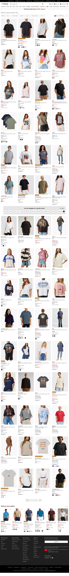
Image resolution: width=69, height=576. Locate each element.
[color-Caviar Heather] (27, 531)
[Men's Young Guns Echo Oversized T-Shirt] (60, 415)
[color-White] (20, 47)
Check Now (56, 551)
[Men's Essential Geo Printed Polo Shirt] (51, 514)
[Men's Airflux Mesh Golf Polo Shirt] (40, 514)
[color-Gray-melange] (23, 107)
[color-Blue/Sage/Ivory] (3, 141)
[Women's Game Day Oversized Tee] (26, 59)
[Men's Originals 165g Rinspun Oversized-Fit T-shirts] (43, 317)
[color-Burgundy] (20, 107)
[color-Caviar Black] (42, 531)
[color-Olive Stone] (56, 45)
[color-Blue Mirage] (37, 142)
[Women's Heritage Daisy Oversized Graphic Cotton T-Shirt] (60, 184)
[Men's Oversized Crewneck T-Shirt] (26, 317)
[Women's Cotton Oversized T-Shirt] (60, 154)
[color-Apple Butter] (53, 77)
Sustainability (35, 555)
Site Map (35, 553)
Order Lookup (3, 543)
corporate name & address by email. (50, 570)
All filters (62, 208)
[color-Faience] (49, 529)
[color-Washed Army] (36, 142)
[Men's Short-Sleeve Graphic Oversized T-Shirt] (43, 225)
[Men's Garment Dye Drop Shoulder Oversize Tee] (26, 225)
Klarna (2, 541)
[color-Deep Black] (36, 109)
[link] (9, 42)
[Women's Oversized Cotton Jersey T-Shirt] (9, 317)
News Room (35, 551)
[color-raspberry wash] (22, 47)
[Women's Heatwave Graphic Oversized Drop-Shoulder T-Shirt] (9, 89)
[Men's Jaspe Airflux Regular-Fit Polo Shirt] (17, 514)
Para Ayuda (2, 545)
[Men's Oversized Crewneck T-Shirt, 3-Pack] (9, 121)
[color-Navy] (20, 139)
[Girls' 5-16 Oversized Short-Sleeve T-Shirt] (9, 478)
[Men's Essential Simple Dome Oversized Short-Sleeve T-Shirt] (9, 28)
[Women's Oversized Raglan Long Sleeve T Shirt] (26, 350)
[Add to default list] (10, 509)
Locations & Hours (25, 541)
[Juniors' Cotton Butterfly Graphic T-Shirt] (43, 154)
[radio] (19, 47)
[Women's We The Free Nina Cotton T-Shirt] (60, 28)
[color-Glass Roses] (39, 45)
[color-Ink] (56, 495)
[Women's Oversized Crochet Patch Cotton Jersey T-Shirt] (60, 381)
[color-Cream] (3, 400)
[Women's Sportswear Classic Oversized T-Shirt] (26, 154)
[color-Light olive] (59, 108)
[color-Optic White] (3, 369)
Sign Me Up (56, 541)
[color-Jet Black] (1, 369)
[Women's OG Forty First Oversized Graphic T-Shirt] (60, 225)
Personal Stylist (25, 550)
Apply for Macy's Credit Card (16, 539)
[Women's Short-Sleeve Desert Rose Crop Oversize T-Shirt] (9, 415)
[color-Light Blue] (31, 531)
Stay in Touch (25, 552)
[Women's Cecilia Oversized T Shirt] (60, 257)
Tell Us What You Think (26, 559)
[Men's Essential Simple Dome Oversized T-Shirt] (43, 184)
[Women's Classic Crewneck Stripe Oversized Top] (26, 257)
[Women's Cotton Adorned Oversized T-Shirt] (43, 381)
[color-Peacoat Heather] (24, 531)
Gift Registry (24, 561)
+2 (60, 108)
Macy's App (24, 543)
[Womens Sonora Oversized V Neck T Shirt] (26, 287)
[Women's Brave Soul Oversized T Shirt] (9, 225)
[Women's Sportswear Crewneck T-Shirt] (60, 446)
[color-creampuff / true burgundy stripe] (25, 47)
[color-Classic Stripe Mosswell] (3, 201)
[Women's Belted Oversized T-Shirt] (43, 478)
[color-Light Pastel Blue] (3, 497)
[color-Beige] (37, 338)
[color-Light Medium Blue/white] (56, 466)
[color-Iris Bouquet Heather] (29, 531)
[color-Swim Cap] (1, 531)
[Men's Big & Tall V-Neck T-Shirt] (60, 478)
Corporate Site (36, 543)
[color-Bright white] (26, 531)
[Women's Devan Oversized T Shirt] (9, 59)
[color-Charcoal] (56, 108)
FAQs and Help (3, 539)
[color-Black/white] (53, 466)
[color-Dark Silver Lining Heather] (13, 529)
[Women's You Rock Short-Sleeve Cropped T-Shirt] (43, 121)
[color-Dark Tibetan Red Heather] (14, 529)
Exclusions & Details (51, 551)
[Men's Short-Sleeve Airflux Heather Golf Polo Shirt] (29, 514)
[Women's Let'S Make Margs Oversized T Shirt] (26, 478)
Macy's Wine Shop (25, 548)
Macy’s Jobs (35, 549)
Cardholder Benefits (15, 541)
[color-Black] (18, 47)
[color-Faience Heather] (16, 529)
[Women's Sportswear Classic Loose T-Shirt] (60, 317)
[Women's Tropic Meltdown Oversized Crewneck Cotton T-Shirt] (43, 415)
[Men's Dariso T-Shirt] (26, 184)
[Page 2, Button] (42, 500)
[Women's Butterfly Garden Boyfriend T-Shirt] (43, 257)
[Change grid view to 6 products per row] (56, 15)
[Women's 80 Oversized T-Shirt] (9, 287)
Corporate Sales (36, 541)
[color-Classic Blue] (36, 531)
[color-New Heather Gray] (59, 495)
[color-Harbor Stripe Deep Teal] (1, 201)
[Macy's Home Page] (4, 4)
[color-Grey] (54, 108)
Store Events (24, 554)
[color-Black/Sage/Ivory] (5, 141)
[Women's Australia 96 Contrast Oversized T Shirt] (9, 381)
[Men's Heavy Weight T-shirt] (26, 28)
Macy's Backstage (25, 545)
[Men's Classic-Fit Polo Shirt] (6, 514)
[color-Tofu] (54, 77)
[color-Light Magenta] (54, 466)
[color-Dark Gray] (20, 338)
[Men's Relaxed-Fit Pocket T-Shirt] (43, 89)
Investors (35, 545)
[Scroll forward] (64, 211)
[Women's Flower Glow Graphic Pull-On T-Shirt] (43, 59)
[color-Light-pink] (18, 107)
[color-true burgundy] (23, 47)
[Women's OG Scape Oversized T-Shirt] (60, 59)
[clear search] (42, 4)
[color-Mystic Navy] (53, 336)
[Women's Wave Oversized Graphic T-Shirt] (60, 121)
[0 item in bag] (67, 4)
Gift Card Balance (14, 545)
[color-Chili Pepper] (37, 531)
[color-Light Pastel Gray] (1, 497)
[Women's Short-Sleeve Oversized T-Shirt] (43, 350)
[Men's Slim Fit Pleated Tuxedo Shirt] (63, 514)
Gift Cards (13, 543)
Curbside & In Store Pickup (27, 539)
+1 (32, 531)
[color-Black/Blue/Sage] (1, 141)
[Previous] (2, 28)
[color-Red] (57, 495)
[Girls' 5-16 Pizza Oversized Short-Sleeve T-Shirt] (43, 446)
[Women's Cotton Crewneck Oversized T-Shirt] (9, 446)
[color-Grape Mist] (3, 531)
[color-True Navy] (39, 531)
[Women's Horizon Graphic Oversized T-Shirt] (60, 350)
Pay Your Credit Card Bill (15, 548)
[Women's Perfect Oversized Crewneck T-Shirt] (43, 28)
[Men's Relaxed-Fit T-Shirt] (9, 350)
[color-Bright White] (37, 109)
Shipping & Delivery (4, 548)
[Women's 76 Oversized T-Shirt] (26, 121)
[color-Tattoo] (57, 466)
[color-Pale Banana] (5, 531)
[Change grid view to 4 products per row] (55, 16)
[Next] (15, 28)
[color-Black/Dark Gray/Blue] (6, 141)
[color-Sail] (59, 466)
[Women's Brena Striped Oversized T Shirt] (26, 446)
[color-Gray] (36, 338)
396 (40, 500)
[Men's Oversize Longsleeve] (26, 381)
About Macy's (36, 539)
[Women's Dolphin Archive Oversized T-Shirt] (9, 257)
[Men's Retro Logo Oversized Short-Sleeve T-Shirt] (43, 287)
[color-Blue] (22, 107)
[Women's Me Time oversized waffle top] (26, 89)
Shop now (43, 9)
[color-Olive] (57, 108)
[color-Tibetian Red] (47, 529)
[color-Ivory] (54, 45)
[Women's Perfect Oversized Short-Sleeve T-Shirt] (26, 415)
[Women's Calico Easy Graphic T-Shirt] (60, 287)
